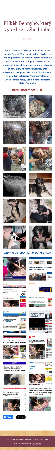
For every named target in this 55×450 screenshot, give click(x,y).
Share (9, 417)
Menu (51, 6)
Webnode (36, 443)
